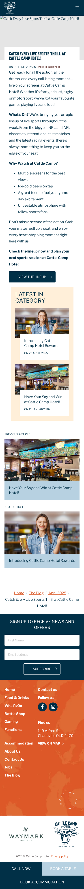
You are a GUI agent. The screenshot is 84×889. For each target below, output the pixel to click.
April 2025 (57, 593)
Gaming (11, 721)
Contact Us (14, 759)
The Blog (36, 593)
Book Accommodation (42, 882)
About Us (12, 751)
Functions (13, 730)
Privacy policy (60, 856)
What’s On (13, 706)
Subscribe (42, 669)
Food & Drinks (16, 698)
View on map (49, 743)
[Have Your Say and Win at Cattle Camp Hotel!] (42, 379)
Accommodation (18, 743)
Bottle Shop (14, 714)
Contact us (47, 689)
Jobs (8, 767)
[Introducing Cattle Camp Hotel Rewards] (42, 323)
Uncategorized (48, 67)
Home (19, 593)
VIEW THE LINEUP (32, 277)
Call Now (21, 869)
